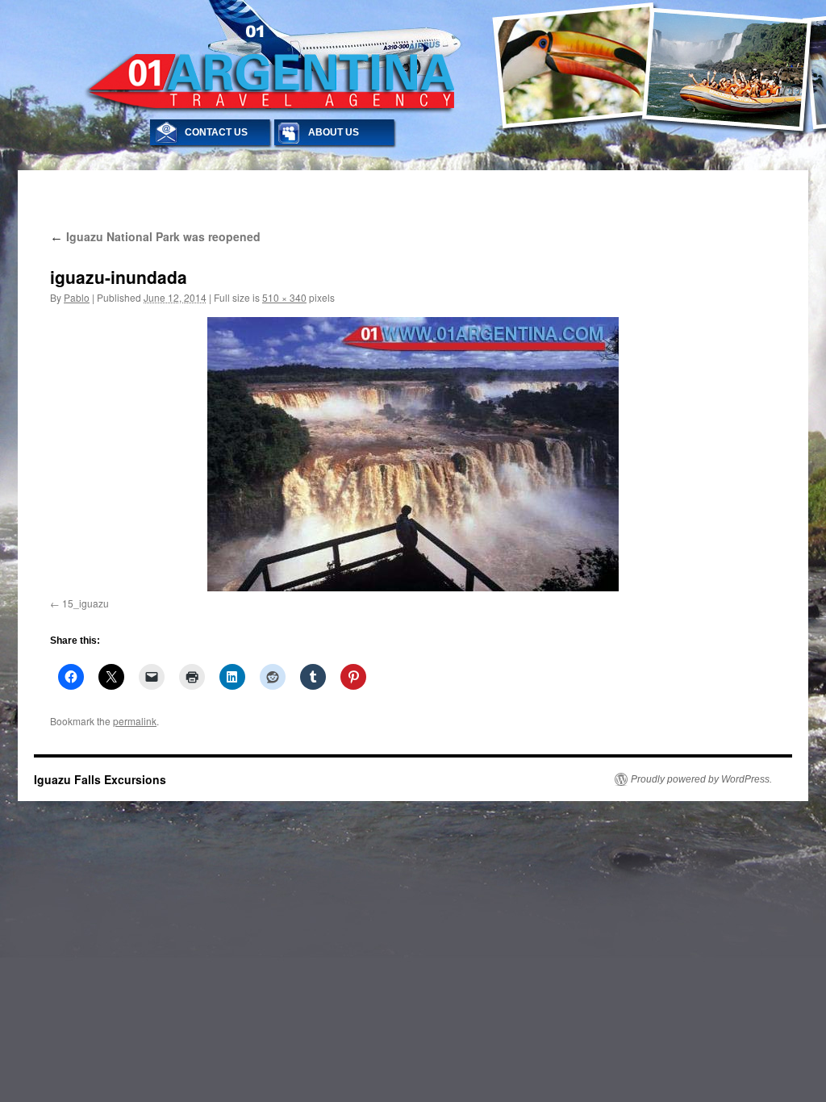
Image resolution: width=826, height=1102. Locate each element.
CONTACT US (216, 132)
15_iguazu (85, 603)
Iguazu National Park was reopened (155, 236)
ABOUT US (333, 132)
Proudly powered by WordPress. (701, 779)
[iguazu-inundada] (413, 454)
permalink (134, 721)
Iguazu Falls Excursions (100, 779)
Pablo (77, 297)
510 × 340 (284, 297)
